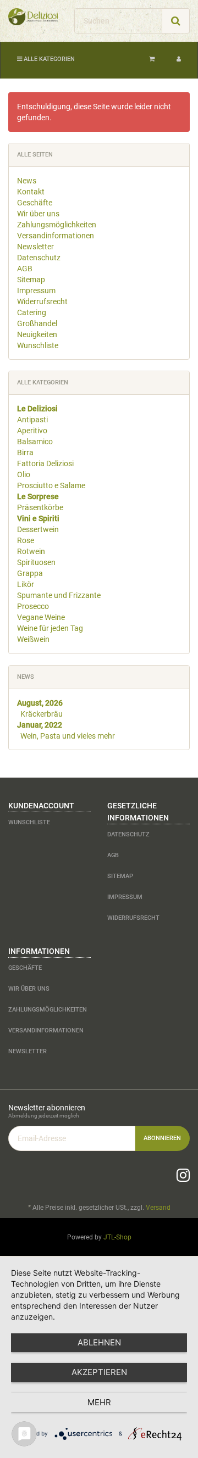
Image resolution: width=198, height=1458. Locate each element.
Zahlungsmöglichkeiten (56, 224)
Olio (23, 474)
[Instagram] (183, 1176)
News (26, 180)
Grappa (30, 573)
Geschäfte (34, 202)
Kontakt (31, 191)
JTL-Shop (117, 1237)
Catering (31, 312)
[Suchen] (175, 21)
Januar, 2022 (39, 724)
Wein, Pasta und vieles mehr (67, 735)
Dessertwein (38, 529)
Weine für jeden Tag (50, 628)
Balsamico (35, 441)
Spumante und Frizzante (59, 595)
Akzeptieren (99, 1372)
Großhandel (37, 323)
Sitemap (31, 279)
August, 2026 (40, 703)
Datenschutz (39, 257)
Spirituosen (36, 562)
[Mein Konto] (178, 59)
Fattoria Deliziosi (45, 463)
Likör (25, 584)
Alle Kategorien (48, 59)
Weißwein (33, 639)
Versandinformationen (55, 235)
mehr (99, 1402)
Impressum (36, 290)
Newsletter (35, 246)
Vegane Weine (41, 617)
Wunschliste (37, 345)
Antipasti (32, 419)
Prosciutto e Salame (51, 485)
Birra (25, 452)
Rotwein (31, 551)
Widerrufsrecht (42, 301)
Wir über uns (38, 213)
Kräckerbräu (41, 714)
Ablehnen (99, 1342)
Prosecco (33, 606)
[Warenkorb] (152, 59)
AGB (24, 268)
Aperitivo (32, 430)
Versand (158, 1207)
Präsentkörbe (40, 507)
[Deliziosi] (33, 16)
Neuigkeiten (37, 334)
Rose (25, 540)
